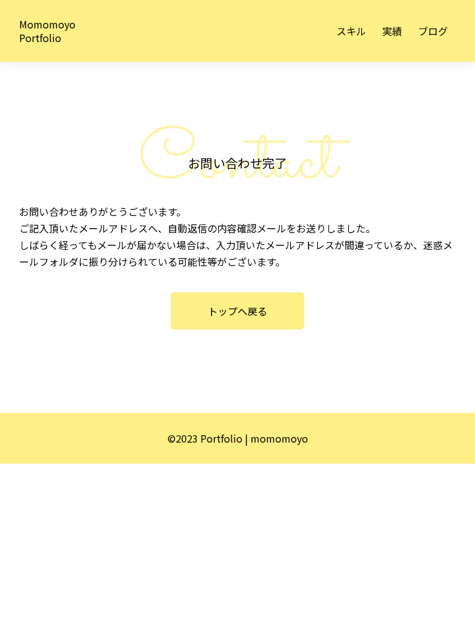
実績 (392, 30)
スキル (351, 30)
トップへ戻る (237, 311)
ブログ (433, 30)
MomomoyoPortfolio (47, 31)
